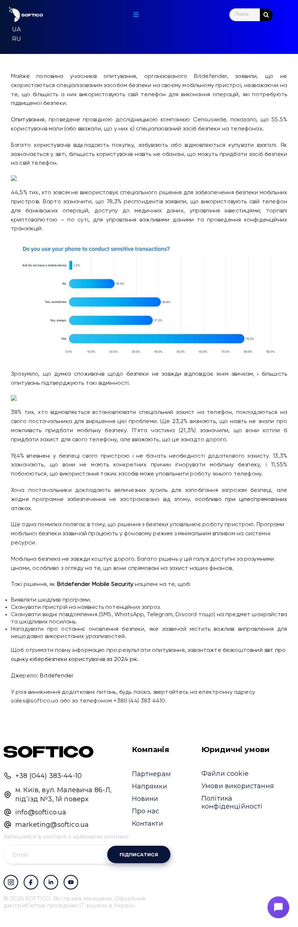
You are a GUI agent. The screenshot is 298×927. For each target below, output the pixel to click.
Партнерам (151, 774)
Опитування (28, 120)
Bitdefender (56, 676)
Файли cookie (225, 774)
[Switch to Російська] (16, 39)
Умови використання (237, 786)
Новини (145, 799)
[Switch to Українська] (16, 29)
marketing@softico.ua (52, 824)
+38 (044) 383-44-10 (48, 776)
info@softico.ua (40, 812)
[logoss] (26, 14)
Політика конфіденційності (232, 802)
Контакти (147, 824)
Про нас (146, 811)
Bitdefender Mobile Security (95, 584)
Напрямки (149, 786)
